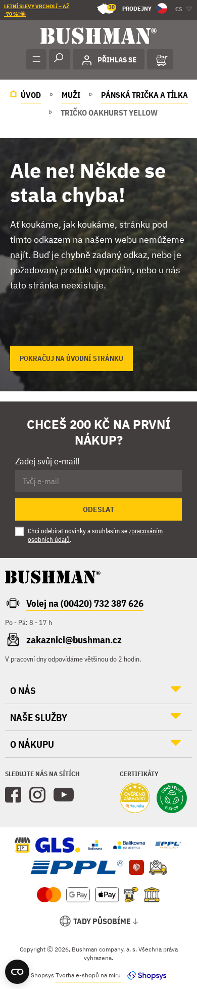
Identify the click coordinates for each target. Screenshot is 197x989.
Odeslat (98, 509)
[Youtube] (64, 795)
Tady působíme (102, 921)
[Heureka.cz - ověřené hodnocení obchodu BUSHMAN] (135, 799)
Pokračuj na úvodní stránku (71, 358)
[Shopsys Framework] (144, 975)
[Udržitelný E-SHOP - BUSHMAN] (172, 799)
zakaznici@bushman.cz (74, 640)
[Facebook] (13, 795)
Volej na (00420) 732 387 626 (84, 603)
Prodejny (130, 8)
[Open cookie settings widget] (17, 972)
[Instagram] (37, 795)
